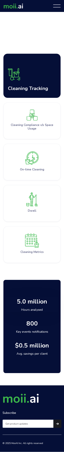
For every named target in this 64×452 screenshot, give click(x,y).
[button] (57, 6)
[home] (28, 6)
